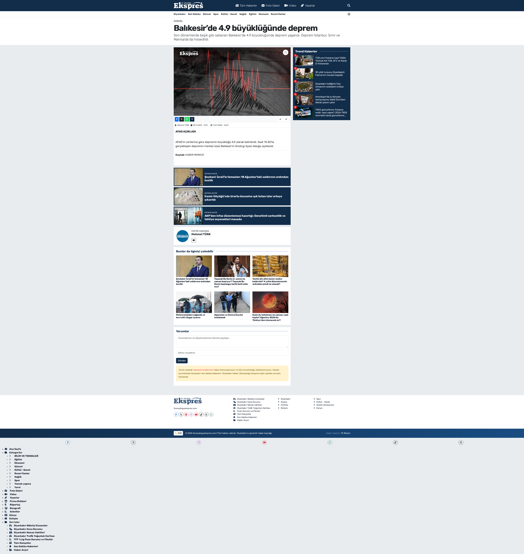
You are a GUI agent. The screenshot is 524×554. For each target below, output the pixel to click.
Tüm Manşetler (244, 414)
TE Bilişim (345, 433)
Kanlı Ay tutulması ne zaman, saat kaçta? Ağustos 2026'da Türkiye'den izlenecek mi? (270, 317)
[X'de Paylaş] (181, 119)
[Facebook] (176, 414)
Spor (216, 14)
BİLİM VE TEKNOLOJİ (26, 456)
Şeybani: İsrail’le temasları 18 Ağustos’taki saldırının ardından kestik (193, 281)
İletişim (284, 408)
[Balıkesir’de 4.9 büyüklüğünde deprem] (232, 81)
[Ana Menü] (349, 14)
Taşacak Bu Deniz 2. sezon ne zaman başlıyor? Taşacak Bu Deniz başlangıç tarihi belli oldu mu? (231, 283)
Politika (284, 405)
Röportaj (14, 504)
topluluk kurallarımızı (203, 370)
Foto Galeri (273, 5)
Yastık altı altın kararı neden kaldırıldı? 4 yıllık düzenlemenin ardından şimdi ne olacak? (269, 281)
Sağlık (243, 14)
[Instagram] (191, 414)
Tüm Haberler (248, 5)
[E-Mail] (193, 240)
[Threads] (206, 414)
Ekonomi (264, 14)
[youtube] (264, 442)
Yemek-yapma (22, 483)
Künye (319, 408)
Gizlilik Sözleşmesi (325, 405)
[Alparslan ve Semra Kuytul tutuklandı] (232, 302)
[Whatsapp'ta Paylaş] (186, 119)
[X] (181, 414)
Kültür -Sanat (22, 469)
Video (292, 5)
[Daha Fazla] (192, 119)
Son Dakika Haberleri (247, 417)
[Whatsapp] (211, 414)
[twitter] (133, 442)
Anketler (14, 511)
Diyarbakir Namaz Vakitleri (249, 405)
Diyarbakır (180, 14)
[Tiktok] (201, 414)
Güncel (207, 14)
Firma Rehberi (17, 501)
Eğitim (252, 14)
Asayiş (284, 402)
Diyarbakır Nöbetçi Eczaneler (251, 399)
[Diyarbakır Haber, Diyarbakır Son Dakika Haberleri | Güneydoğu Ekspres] (188, 5)
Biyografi (14, 508)
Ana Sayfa (15, 449)
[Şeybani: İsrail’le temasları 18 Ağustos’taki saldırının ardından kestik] (194, 266)
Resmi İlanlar (278, 14)
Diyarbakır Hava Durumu (248, 402)
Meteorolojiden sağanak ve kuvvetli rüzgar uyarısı (190, 316)
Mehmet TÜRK (183, 125)
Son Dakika (194, 14)
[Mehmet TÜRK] (182, 235)
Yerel (17, 487)
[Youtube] (196, 414)
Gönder (182, 360)
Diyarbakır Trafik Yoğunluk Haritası (253, 408)
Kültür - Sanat (229, 14)
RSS (179, 433)
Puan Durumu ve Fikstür (248, 411)
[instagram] (198, 442)
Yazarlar (310, 5)
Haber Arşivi (243, 420)
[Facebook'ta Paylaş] (177, 119)
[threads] (460, 442)
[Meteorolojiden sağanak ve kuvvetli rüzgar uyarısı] (194, 302)
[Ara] (348, 5)
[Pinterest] (186, 414)
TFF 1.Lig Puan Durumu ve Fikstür (33, 539)
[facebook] (67, 442)
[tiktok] (395, 442)
